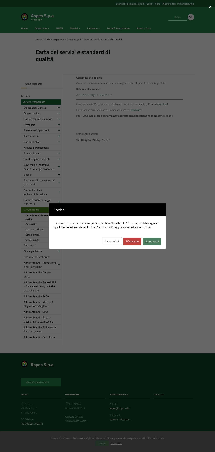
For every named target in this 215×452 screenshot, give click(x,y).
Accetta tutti (152, 241)
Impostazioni (112, 241)
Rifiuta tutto (132, 241)
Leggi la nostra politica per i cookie (131, 227)
